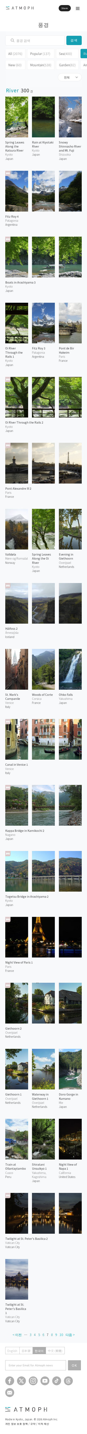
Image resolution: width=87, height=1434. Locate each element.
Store (65, 8)
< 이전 (17, 1334)
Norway (10, 563)
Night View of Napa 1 (68, 1166)
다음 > (70, 1334)
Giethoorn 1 (13, 1094)
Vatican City (12, 1247)
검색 (74, 40)
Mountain (40, 64)
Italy (7, 707)
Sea (65, 53)
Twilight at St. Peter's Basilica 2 (26, 1239)
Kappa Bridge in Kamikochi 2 (24, 831)
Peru (8, 1177)
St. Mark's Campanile (12, 697)
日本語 (26, 1351)
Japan (9, 159)
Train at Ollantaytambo (15, 1166)
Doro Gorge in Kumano (68, 1096)
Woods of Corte (42, 695)
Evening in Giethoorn (66, 556)
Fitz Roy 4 (12, 216)
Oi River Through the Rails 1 (14, 352)
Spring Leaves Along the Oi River (41, 558)
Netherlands (66, 567)
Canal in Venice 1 (16, 764)
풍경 (43, 24)
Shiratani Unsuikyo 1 (39, 1166)
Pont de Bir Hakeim (66, 350)
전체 (67, 77)
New (15, 64)
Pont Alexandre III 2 (18, 488)
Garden (67, 64)
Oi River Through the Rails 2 (24, 422)
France (9, 497)
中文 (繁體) (55, 1351)
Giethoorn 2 (13, 1028)
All (15, 53)
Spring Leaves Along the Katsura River (14, 146)
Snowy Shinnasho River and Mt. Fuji (70, 146)
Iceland (9, 637)
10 (61, 1334)
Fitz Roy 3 (38, 348)
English (12, 1351)
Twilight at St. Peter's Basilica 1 (15, 1308)
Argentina (11, 224)
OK (74, 1365)
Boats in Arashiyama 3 (20, 282)
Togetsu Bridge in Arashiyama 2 (27, 896)
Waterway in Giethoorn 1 (40, 1096)
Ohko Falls (66, 695)
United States (67, 1177)
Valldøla (10, 554)
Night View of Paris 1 (19, 962)
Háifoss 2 (11, 628)
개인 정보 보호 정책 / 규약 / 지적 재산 (27, 1423)
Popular (40, 53)
